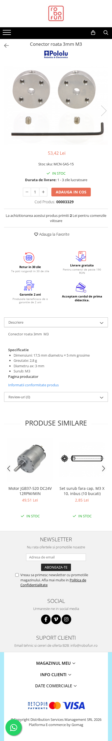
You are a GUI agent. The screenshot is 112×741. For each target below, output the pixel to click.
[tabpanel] (56, 105)
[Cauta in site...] (106, 32)
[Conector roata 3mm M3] (56, 105)
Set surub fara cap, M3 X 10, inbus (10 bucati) (82, 491)
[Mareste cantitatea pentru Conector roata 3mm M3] (43, 192)
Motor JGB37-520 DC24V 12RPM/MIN (30, 491)
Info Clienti (54, 674)
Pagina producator (23, 376)
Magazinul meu (54, 663)
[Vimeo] (56, 619)
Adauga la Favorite (54, 234)
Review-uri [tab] (19, 396)
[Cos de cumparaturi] (93, 32)
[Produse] (7, 34)
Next (103, 110)
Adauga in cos (71, 192)
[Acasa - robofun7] (56, 13)
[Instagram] (66, 619)
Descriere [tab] (15, 322)
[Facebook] (46, 619)
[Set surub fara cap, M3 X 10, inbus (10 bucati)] (82, 459)
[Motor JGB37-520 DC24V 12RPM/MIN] (30, 460)
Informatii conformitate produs (33, 384)
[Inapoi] (4, 45)
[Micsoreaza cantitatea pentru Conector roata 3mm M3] (27, 192)
